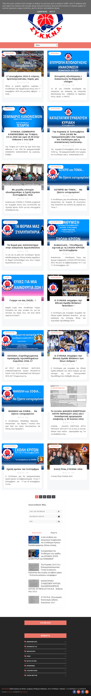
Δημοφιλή (37, 533)
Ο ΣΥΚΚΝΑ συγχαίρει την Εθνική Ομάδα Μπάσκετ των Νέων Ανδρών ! (68, 358)
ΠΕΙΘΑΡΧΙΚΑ (55, 53)
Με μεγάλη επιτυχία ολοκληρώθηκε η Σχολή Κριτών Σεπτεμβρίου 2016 (23, 192)
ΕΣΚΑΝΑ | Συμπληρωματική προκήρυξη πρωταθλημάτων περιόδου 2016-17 (22, 358)
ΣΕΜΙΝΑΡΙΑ (9, 109)
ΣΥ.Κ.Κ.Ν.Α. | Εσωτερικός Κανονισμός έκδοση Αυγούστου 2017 (51, 600)
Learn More (42, 12)
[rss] (87, 692)
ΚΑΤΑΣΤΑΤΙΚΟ (55, 109)
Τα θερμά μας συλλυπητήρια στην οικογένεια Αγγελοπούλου (23, 246)
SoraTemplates (10, 691)
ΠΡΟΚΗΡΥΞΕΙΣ (10, 333)
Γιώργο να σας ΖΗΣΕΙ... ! (23, 300)
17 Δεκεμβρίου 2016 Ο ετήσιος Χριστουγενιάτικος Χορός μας (22, 77)
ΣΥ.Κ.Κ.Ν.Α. (5, 689)
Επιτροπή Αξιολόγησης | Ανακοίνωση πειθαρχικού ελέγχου (68, 79)
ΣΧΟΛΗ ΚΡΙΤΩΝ (10, 167)
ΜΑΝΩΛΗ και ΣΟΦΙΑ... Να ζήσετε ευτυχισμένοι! (22, 412)
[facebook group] (82, 692)
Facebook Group (37, 516)
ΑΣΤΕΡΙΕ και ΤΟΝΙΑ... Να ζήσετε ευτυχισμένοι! (68, 191)
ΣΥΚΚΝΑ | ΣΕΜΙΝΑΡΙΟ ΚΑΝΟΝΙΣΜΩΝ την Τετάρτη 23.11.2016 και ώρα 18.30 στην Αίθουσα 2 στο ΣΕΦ (22, 135)
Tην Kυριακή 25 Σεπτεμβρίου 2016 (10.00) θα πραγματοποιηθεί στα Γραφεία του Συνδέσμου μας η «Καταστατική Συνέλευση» (68, 136)
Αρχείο (54, 533)
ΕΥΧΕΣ (7, 277)
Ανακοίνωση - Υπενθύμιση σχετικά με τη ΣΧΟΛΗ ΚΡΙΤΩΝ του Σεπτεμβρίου (68, 248)
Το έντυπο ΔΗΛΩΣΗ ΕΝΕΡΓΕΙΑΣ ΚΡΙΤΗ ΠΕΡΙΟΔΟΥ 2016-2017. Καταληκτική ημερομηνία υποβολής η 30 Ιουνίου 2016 (68, 415)
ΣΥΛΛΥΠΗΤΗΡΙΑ (10, 222)
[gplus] (78, 692)
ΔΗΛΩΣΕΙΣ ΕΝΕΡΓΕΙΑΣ (58, 388)
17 (49, 497)
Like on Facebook (37, 511)
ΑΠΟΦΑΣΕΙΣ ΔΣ (32, 646)
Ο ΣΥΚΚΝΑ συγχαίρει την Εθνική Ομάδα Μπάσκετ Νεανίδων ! (68, 303)
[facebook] (74, 692)
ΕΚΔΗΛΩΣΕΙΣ (9, 53)
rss (31, 521)
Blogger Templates (24, 691)
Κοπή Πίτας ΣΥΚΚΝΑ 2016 (68, 469)
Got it (52, 12)
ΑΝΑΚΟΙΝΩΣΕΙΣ (56, 167)
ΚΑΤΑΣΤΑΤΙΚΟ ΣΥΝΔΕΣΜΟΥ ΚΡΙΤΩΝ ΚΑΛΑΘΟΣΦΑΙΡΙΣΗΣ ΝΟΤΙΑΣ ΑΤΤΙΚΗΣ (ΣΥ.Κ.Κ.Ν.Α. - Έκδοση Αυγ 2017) (45, 586)
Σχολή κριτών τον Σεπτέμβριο (23, 469)
